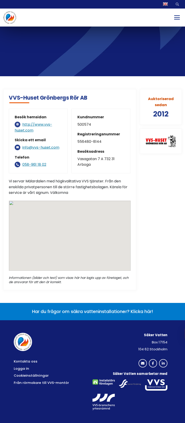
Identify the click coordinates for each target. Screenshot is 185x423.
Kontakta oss (25, 361)
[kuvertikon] (143, 363)
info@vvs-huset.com (40, 147)
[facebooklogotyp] (153, 363)
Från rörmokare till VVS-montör (41, 382)
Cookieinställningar (31, 375)
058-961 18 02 (34, 164)
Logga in (21, 368)
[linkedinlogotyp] (163, 363)
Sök (177, 4)
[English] (166, 4)
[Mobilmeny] (177, 17)
